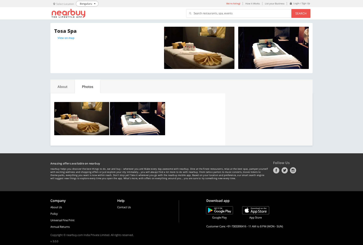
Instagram (293, 170)
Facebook (276, 170)
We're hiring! (233, 3)
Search (300, 13)
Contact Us (124, 207)
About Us (56, 207)
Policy (54, 214)
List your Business (274, 3)
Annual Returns (60, 227)
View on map (66, 38)
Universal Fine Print (62, 220)
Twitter (284, 170)
